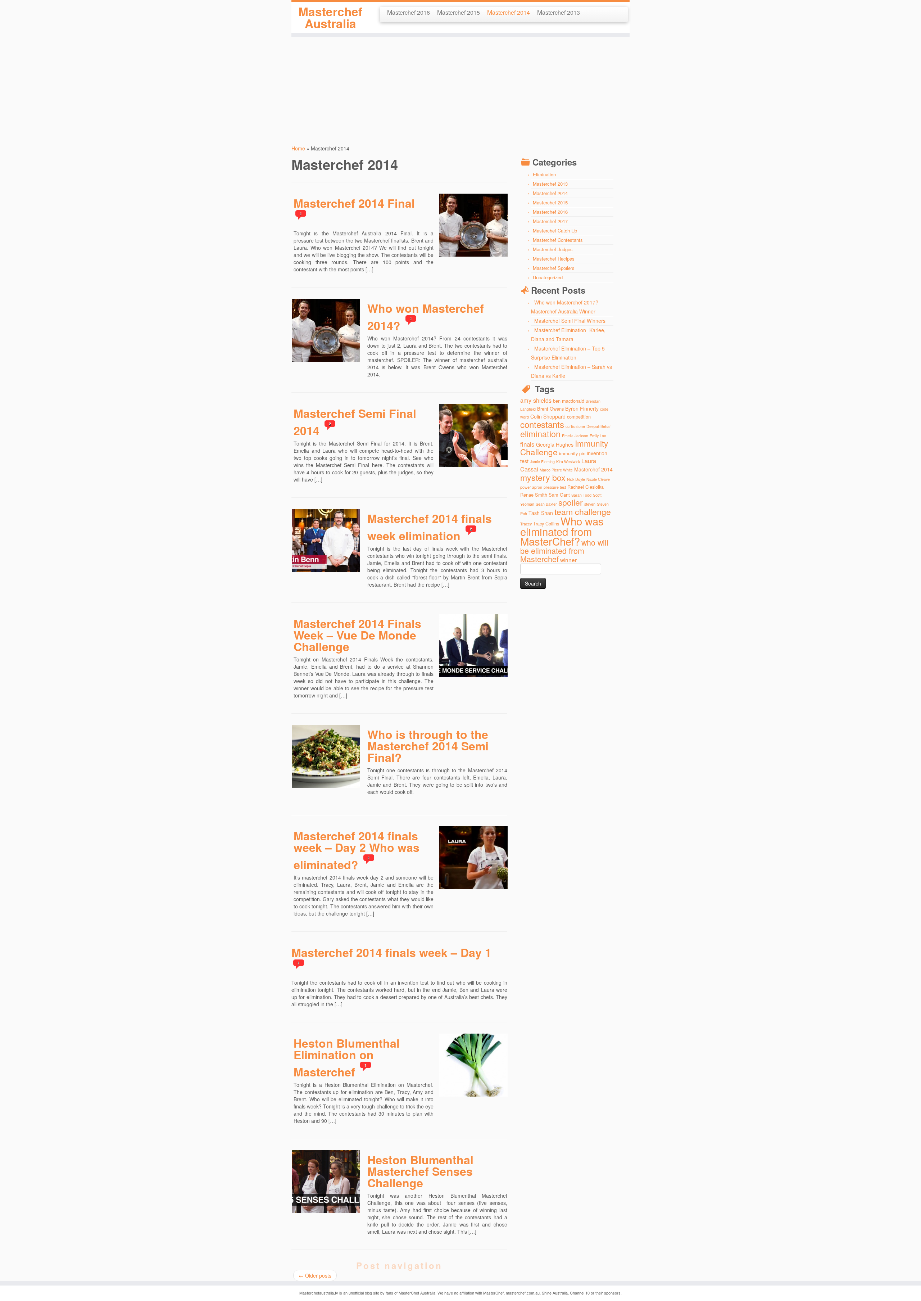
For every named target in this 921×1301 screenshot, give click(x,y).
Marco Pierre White (556, 470)
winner (568, 560)
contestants (542, 424)
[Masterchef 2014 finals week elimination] (303, 515)
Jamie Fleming (542, 461)
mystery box (543, 477)
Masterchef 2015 (458, 12)
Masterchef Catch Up (555, 230)
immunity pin (572, 453)
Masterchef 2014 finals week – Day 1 (391, 952)
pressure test (555, 487)
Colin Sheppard (548, 416)
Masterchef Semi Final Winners (569, 320)
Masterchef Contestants (558, 239)
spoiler (570, 502)
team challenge (582, 511)
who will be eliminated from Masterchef (564, 550)
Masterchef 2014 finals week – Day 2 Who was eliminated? (356, 850)
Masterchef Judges (553, 249)
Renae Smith (533, 494)
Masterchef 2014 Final (354, 203)
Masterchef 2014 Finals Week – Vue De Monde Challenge (357, 635)
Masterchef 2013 (558, 12)
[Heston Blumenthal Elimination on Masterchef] (450, 1040)
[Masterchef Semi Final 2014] (450, 410)
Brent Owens (550, 408)
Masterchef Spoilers (554, 268)
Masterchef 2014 (508, 12)
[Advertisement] (460, 87)
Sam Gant (559, 494)
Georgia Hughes (554, 444)
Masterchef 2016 (408, 12)
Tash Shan (540, 512)
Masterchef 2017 (550, 221)
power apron (531, 487)
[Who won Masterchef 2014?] (303, 305)
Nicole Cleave (598, 479)
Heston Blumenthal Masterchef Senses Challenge (420, 1171)
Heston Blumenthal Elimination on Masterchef (347, 1057)
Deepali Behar (598, 426)
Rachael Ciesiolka (585, 486)
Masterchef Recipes (554, 258)
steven (589, 504)
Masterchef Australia (330, 17)
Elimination (544, 174)
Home (298, 148)
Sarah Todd (581, 495)
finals (527, 443)
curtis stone (575, 426)
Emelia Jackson (575, 435)
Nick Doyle (576, 479)
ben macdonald (568, 400)
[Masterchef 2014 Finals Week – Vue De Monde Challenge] (450, 620)
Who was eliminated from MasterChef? (562, 530)
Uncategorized (548, 277)
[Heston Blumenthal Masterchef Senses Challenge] (303, 1157)
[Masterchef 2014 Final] (450, 200)
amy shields (536, 400)
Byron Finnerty (582, 408)
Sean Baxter (546, 504)
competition (579, 416)
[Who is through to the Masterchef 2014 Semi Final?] (303, 731)
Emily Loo (598, 435)
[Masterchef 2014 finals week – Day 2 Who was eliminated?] (450, 833)
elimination (540, 434)
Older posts (315, 1275)
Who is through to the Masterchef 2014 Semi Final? (428, 745)
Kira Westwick (568, 461)
